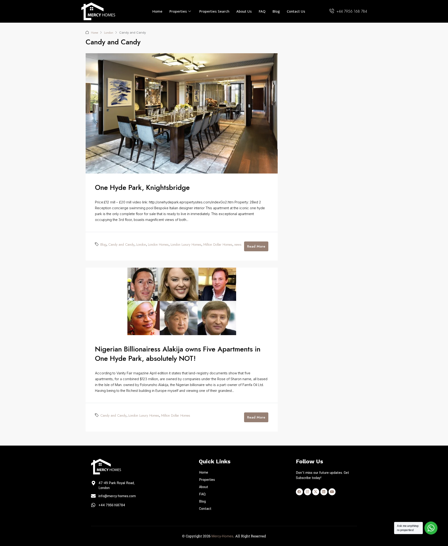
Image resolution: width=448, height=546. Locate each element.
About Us (244, 11)
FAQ (262, 11)
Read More (256, 246)
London (108, 32)
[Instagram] (307, 491)
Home (157, 11)
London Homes (158, 244)
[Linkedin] (323, 491)
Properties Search (214, 11)
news (238, 244)
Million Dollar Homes (217, 244)
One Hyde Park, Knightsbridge (142, 187)
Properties (178, 11)
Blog (276, 11)
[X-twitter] (315, 491)
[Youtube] (332, 491)
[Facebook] (299, 491)
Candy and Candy (121, 244)
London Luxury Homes (186, 244)
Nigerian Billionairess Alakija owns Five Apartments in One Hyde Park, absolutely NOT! (177, 353)
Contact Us (296, 11)
